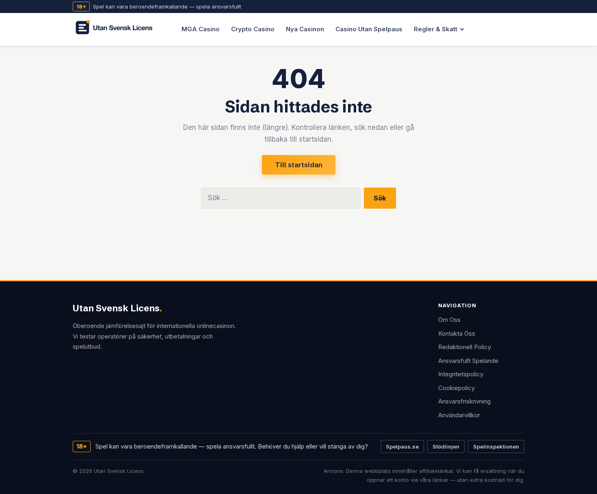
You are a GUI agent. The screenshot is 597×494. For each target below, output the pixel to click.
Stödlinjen (446, 446)
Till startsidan (298, 164)
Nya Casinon (305, 29)
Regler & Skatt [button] (435, 29)
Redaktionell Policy (464, 347)
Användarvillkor (459, 415)
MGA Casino (201, 29)
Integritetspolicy (460, 374)
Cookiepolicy (456, 388)
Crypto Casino (253, 29)
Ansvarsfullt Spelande (468, 361)
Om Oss (449, 320)
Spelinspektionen (496, 446)
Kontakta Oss (456, 333)
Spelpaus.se (402, 446)
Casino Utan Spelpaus (368, 29)
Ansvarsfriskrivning (464, 401)
